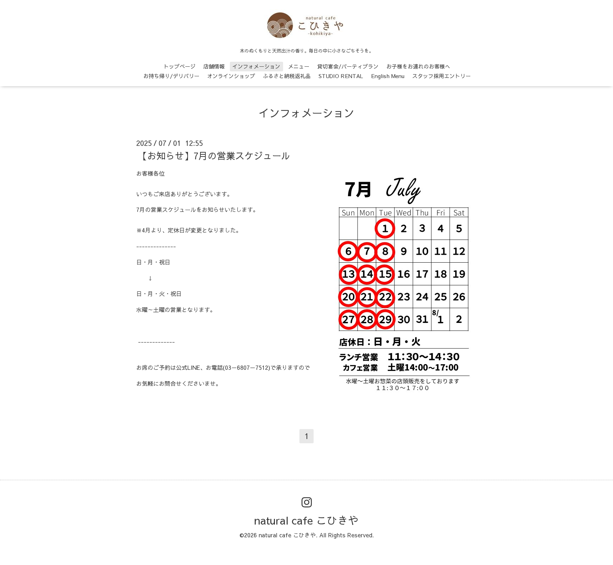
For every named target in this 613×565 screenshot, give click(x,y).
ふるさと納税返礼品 (287, 75)
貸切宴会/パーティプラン (348, 66)
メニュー (298, 66)
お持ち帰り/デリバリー (171, 75)
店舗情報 (214, 66)
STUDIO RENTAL (341, 75)
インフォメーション (256, 66)
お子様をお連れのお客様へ (418, 66)
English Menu (387, 75)
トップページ (179, 66)
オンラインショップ (231, 75)
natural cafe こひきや (306, 520)
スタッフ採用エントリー (441, 75)
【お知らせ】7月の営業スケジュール (214, 155)
